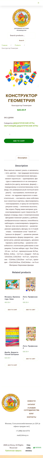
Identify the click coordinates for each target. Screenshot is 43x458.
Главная (4, 45)
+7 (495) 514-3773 (23, 431)
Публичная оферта (13, 451)
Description (22, 158)
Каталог (31, 404)
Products (18, 45)
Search (21, 40)
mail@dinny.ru (22, 435)
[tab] (22, 158)
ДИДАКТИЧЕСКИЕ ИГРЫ (23, 123)
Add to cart (19, 141)
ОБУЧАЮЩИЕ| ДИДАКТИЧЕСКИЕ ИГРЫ (21, 126)
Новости (31, 401)
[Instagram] (34, 396)
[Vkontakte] (29, 396)
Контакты (31, 417)
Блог (31, 414)
